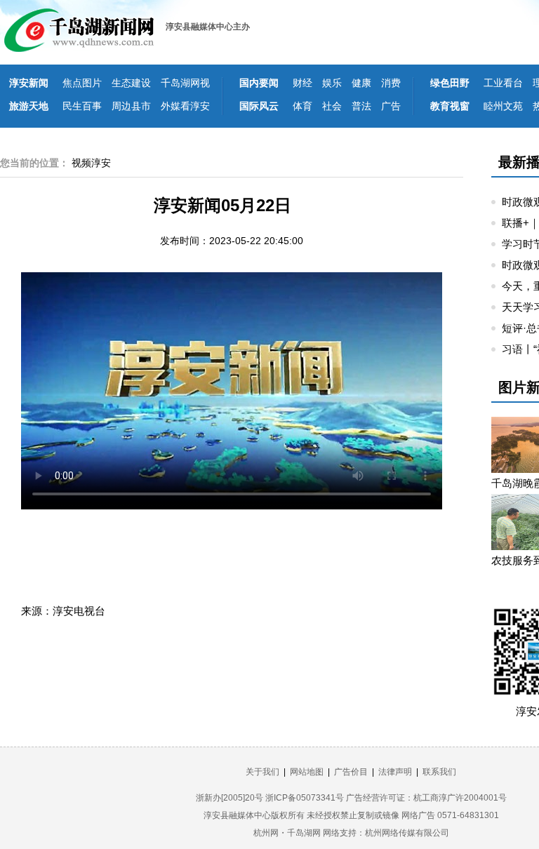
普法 (361, 106)
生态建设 (131, 82)
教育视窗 (450, 106)
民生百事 (82, 106)
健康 (361, 82)
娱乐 (332, 82)
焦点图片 (82, 82)
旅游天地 (28, 106)
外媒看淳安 (185, 106)
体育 (302, 106)
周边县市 (131, 106)
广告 (391, 106)
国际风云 (259, 106)
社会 (332, 106)
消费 (391, 82)
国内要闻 (259, 82)
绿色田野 (450, 82)
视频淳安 (91, 162)
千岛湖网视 (185, 82)
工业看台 (503, 82)
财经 (302, 82)
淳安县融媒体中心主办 (208, 27)
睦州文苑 (503, 106)
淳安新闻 (28, 82)
